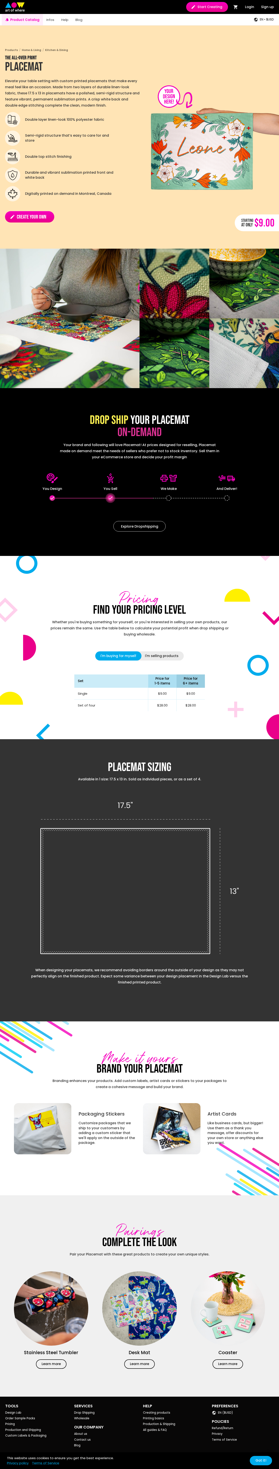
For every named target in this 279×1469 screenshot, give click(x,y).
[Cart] (236, 7)
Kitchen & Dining (56, 50)
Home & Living (31, 50)
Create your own (28, 217)
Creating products (156, 1413)
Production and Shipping (23, 1430)
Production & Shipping (159, 1424)
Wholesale (81, 1418)
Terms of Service (224, 1440)
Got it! (260, 1460)
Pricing (10, 1424)
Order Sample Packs (20, 1418)
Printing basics (153, 1418)
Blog (77, 1445)
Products (11, 50)
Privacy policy (18, 1463)
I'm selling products (162, 656)
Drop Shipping (84, 1413)
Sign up (267, 7)
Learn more (51, 1364)
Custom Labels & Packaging (25, 1435)
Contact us (82, 1440)
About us (80, 1434)
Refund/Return (222, 1428)
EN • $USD (267, 19)
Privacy (217, 1434)
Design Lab (13, 1413)
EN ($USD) (225, 1413)
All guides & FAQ (155, 1430)
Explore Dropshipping (139, 526)
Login (249, 7)
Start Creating (209, 7)
